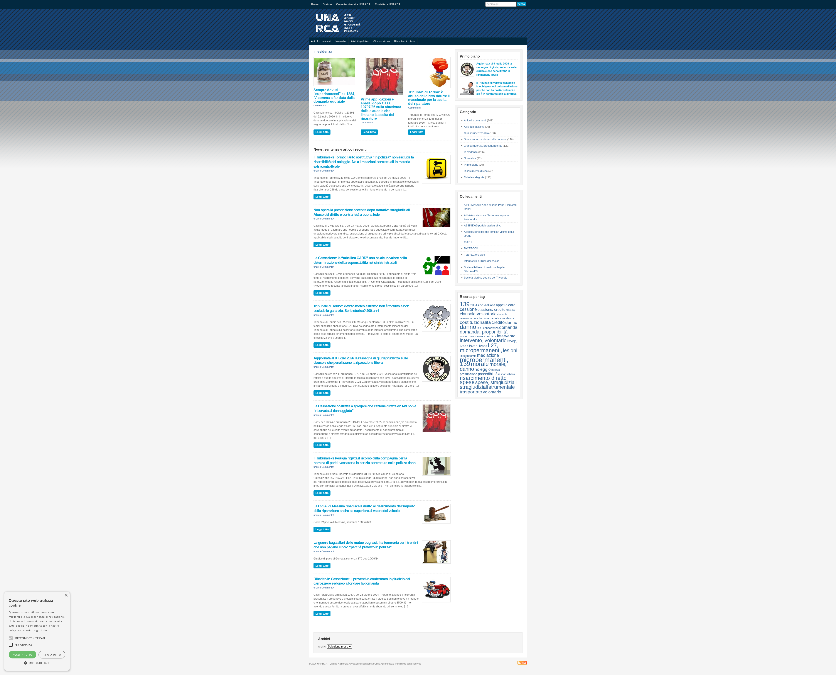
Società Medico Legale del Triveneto (485, 277)
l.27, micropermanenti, (481, 347)
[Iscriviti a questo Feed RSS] (522, 663)
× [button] (65, 595)
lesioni (510, 350)
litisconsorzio (468, 355)
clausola (510, 310)
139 (465, 304)
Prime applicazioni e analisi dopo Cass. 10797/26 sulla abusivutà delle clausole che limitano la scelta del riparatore (381, 108)
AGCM (482, 305)
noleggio (483, 369)
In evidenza (323, 51)
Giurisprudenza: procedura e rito (483, 145)
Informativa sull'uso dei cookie (481, 261)
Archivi (322, 646)
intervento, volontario (483, 340)
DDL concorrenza (488, 328)
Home (315, 4)
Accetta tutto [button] (22, 654)
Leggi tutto (322, 132)
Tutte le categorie (474, 177)
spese (467, 382)
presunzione (468, 374)
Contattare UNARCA (388, 4)
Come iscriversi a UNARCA (353, 4)
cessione (468, 309)
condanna (508, 318)
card (511, 305)
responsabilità (506, 374)
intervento (506, 335)
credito (498, 322)
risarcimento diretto (483, 378)
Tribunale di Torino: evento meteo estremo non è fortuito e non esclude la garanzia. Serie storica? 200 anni (361, 308)
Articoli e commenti (321, 41)
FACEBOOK (471, 248)
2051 (473, 305)
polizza (495, 369)
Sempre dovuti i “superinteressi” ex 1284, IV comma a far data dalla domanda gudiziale (334, 95)
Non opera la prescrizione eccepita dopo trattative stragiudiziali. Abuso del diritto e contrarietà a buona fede (362, 212)
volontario (492, 391)
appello (501, 305)
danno (511, 322)
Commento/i (320, 105)
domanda (508, 327)
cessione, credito (491, 309)
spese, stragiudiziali (496, 382)
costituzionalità (475, 322)
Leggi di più (40, 630)
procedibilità (487, 374)
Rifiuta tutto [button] (52, 654)
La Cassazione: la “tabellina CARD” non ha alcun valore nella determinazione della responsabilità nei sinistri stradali (360, 260)
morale (480, 364)
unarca (317, 170)
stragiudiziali (474, 387)
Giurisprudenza (381, 41)
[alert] (37, 631)
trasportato (471, 391)
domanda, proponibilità (483, 332)
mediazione (488, 355)
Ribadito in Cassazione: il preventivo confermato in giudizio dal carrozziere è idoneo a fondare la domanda (362, 581)
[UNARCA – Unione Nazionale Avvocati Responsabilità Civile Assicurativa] (342, 33)
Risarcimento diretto (404, 41)
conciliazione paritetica (487, 318)
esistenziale (467, 336)
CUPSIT (469, 242)
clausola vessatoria (478, 313)
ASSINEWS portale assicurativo (482, 225)
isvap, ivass (478, 346)
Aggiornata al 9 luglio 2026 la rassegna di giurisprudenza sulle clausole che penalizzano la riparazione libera (361, 360)
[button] (37, 663)
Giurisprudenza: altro (476, 133)
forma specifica (485, 336)
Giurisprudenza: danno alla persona (485, 139)
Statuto (327, 4)
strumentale (502, 387)
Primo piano (471, 164)
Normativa (340, 41)
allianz (490, 305)
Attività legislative (360, 41)
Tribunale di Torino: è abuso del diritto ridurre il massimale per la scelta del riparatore (429, 97)
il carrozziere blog (474, 254)
